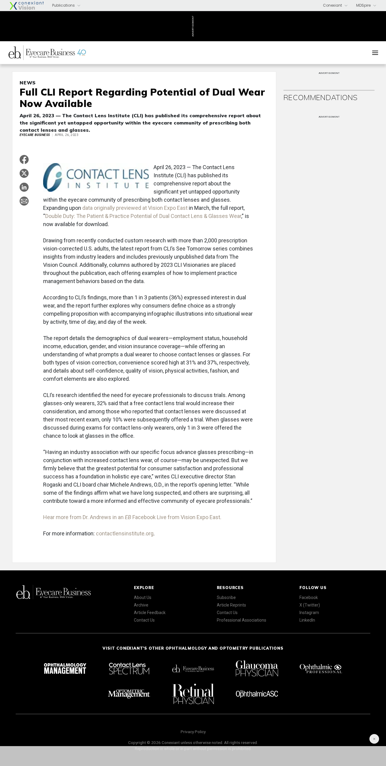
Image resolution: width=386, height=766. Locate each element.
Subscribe (226, 597)
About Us (142, 597)
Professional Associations (241, 620)
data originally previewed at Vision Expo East (135, 208)
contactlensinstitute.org (124, 533)
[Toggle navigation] (375, 53)
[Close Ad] (374, 739)
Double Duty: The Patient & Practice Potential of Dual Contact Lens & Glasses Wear (143, 216)
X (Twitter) (309, 605)
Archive (141, 605)
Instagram (309, 612)
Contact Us (144, 620)
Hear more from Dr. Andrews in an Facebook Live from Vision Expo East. (132, 517)
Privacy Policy (193, 731)
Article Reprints (231, 605)
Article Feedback (150, 612)
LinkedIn (307, 620)
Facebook (308, 597)
